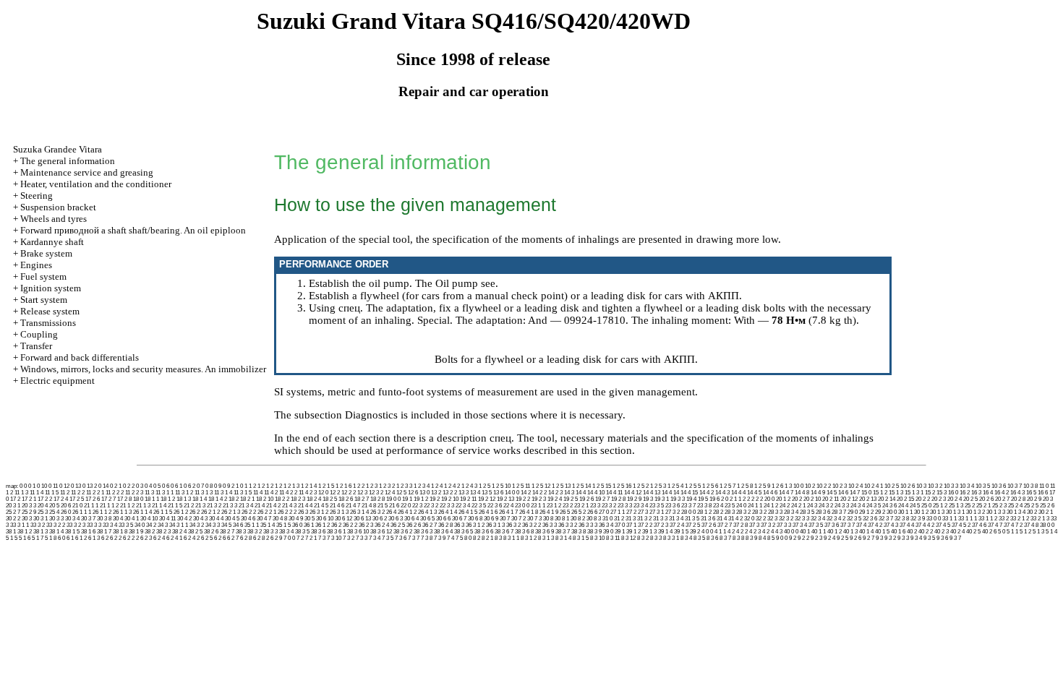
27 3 (643, 512)
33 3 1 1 (19, 525)
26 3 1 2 (318, 512)
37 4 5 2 (961, 525)
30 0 (892, 512)
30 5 (309, 518)
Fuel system (43, 276)
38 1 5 (72, 531)
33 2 (1004, 518)
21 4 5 (321, 505)
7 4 (450, 538)
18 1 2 (168, 499)
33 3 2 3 (76, 525)
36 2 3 (366, 525)
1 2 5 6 (710, 486)
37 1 (631, 525)
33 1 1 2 (987, 518)
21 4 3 (289, 505)
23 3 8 (704, 505)
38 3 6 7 (504, 531)
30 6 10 (324, 518)
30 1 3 (937, 512)
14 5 (832, 492)
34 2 (151, 525)
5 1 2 (1025, 531)
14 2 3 (555, 492)
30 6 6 (443, 518)
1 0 (239, 486)
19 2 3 (539, 499)
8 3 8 (738, 538)
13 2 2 (450, 492)
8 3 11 (613, 538)
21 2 (189, 505)
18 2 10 (264, 499)
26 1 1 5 (162, 512)
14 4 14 (670, 492)
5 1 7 (37, 538)
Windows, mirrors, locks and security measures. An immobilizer (143, 369)
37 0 (620, 525)
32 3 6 (870, 518)
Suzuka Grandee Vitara (57, 149)
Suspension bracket (58, 207)
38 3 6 (318, 531)
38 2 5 (195, 531)
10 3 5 (983, 486)
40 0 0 (791, 531)
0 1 (31, 486)
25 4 (54, 512)
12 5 (401, 492)
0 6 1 (176, 486)
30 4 (118, 518)
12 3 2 (376, 492)
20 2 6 (986, 499)
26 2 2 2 (287, 512)
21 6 (394, 505)
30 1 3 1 (955, 512)
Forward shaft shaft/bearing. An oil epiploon (133, 230)
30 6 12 (343, 518)
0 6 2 (189, 486)
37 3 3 (784, 525)
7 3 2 (348, 538)
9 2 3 (816, 538)
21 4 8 (369, 505)
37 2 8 (740, 525)
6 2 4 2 (192, 538)
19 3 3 (677, 499)
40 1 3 (850, 531)
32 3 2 (786, 518)
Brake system (46, 253)
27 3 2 (672, 512)
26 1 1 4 (142, 512)
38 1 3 (40, 531)
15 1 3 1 (914, 492)
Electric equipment (57, 380)
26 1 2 (181, 512)
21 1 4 (159, 505)
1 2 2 (358, 486)
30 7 (505, 518)
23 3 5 (656, 505)
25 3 (43, 512)
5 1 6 (24, 538)
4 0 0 (707, 531)
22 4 (508, 505)
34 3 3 (212, 525)
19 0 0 (393, 499)
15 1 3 (896, 492)
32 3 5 (854, 518)
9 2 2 (803, 538)
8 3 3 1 (671, 538)
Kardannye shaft (52, 241)
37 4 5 (943, 525)
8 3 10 (597, 538)
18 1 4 (199, 499)
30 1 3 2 (975, 512)
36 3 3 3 (588, 525)
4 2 (731, 531)
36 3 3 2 (567, 525)
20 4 (43, 505)
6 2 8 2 (261, 538)
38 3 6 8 (524, 531)
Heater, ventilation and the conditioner (95, 184)
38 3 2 (254, 531)
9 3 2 (890, 538)
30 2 (1032, 512)
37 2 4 (677, 525)
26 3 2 (377, 512)
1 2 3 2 (387, 486)
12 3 (362, 492)
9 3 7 (955, 538)
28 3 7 (839, 512)
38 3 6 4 (443, 531)
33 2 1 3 (1039, 518)
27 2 (631, 512)
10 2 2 (823, 486)
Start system (43, 299)
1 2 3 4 (422, 486)
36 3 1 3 (495, 525)
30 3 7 (88, 518)
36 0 (297, 525)
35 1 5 (283, 525)
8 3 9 (751, 538)
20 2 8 (1018, 499)
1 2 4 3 (469, 486)
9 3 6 (942, 538)
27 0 (604, 512)
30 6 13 (362, 518)
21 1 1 (91, 505)
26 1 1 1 (81, 512)
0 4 (148, 486)
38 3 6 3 (423, 531)
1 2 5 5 (693, 486)
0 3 (139, 486)
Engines (36, 264)
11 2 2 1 (95, 492)
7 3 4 (374, 538)
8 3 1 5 (581, 538)
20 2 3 (938, 499)
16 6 (1043, 492)
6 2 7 (233, 538)
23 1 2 (554, 505)
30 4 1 (131, 518)
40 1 (805, 531)
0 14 (103, 486)
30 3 (27, 518)
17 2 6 (92, 499)
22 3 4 (463, 505)
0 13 (76, 486)
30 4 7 (264, 518)
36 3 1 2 (475, 525)
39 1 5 (681, 531)
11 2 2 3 (134, 492)
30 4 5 (232, 518)
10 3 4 (967, 486)
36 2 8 (445, 525)
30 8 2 (578, 518)
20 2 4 (954, 499)
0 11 (53, 486)
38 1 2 (24, 531)
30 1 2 (921, 512)
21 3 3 (230, 505)
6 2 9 (276, 538)
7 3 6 (400, 538)
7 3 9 (439, 538)
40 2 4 (957, 531)
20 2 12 (849, 499)
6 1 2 (81, 538)
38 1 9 (136, 531)
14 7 (855, 492)
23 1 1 (538, 505)
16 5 (1031, 492)
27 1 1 (617, 512)
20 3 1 (13, 505)
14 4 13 (651, 492)
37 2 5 (693, 525)
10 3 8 (1030, 486)
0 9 (217, 486)
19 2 (435, 499)
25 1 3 (956, 505)
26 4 (391, 512)
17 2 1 (29, 499)
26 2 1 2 (210, 512)
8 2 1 (487, 538)
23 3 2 (609, 505)
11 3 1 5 (243, 492)
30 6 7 (459, 518)
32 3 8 (902, 518)
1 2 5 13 (561, 486)
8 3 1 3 (546, 538)
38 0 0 (1047, 525)
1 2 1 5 (326, 486)
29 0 (853, 512)
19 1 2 (421, 499)
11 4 (257, 492)
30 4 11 (167, 518)
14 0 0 (512, 492)
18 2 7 (361, 499)
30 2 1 (1045, 512)
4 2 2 (742, 531)
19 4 (691, 499)
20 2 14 (886, 499)
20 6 (66, 505)
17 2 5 (76, 499)
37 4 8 (1031, 525)
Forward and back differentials (79, 357)
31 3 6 (708, 518)
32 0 (749, 518)
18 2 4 (314, 499)
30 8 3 (593, 518)
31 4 (722, 518)
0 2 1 (115, 486)
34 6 (238, 525)
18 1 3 (183, 499)
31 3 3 (660, 518)
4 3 (778, 531)
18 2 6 (345, 499)
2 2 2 (757, 499)
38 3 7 (562, 531)
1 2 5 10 (501, 486)
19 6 (714, 499)
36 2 (336, 525)
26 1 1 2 (102, 512)
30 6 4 (411, 518)
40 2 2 (925, 531)
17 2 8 (124, 499)
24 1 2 (771, 505)
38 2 (150, 531)
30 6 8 (475, 518)
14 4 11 (614, 492)
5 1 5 (11, 538)
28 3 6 (823, 512)
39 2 (695, 531)
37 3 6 (831, 525)
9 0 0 (781, 538)
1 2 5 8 (745, 486)
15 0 (866, 492)
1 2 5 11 (521, 486)
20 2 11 (830, 499)
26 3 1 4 (359, 512)
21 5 (382, 505)
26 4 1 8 (528, 512)
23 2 (568, 505)
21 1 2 (127, 505)
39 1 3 (649, 531)
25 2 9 (29, 512)
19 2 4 (554, 499)
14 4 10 (596, 492)
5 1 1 (1012, 531)
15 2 (930, 492)
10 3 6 (998, 486)
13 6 (498, 492)
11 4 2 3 (308, 492)
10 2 (810, 486)
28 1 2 (704, 512)
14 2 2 (539, 492)
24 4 (903, 505)
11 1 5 (52, 492)
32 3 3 (802, 518)
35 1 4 (267, 525)
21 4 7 (353, 505)
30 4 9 (296, 518)
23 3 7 (688, 505)
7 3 (321, 538)
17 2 (15, 499)
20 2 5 (970, 499)
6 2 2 (115, 538)
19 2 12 (486, 499)
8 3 (498, 538)
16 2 (965, 492)
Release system (50, 311)
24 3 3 (841, 505)
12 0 (323, 492)
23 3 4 (640, 505)
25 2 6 (1047, 505)
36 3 (459, 525)
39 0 (608, 531)
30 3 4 (72, 518)
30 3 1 (40, 518)
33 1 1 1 (967, 518)
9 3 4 (916, 538)
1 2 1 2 (274, 486)
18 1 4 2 (217, 499)
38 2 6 (211, 531)
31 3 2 (644, 518)
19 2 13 (505, 499)
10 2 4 (855, 486)
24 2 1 (798, 505)
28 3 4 (791, 512)
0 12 (64, 486)
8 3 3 (656, 538)
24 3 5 (873, 505)
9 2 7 (868, 538)
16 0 (953, 492)
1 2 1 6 (343, 486)
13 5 (487, 492)
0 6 (165, 486)
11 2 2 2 (115, 492)
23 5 (730, 505)
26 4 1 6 (488, 512)
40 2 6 (989, 531)
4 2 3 (755, 531)
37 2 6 (708, 525)
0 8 (209, 486)
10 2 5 (891, 486)
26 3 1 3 (339, 512)
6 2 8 (246, 538)
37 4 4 (907, 525)
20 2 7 (1002, 499)
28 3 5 (807, 512)
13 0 (424, 492)
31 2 (619, 518)
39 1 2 (633, 531)
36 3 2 (513, 525)
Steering (36, 195)
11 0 (1044, 486)
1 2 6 (777, 486)
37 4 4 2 (924, 525)
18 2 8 (377, 499)
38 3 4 (286, 531)
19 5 (703, 499)
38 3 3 (270, 531)
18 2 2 (282, 499)
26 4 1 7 (508, 512)
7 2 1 (311, 538)
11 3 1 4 (223, 492)
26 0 (66, 512)
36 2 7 (429, 525)
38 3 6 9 (544, 531)
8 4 (762, 538)
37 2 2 (645, 525)
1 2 (261, 486)
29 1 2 (866, 512)
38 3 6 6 (483, 531)
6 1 (70, 538)
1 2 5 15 (601, 486)
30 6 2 (379, 518)
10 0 (798, 486)
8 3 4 (686, 538)
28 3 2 (743, 512)
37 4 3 (891, 525)
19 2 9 (634, 499)
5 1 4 (1051, 531)
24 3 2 (826, 505)
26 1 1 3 (122, 512)
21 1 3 (143, 505)
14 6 (843, 492)
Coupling (39, 334)
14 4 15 (689, 492)
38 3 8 (578, 531)
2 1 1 (735, 499)
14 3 (569, 492)
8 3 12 (628, 538)
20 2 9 (1034, 499)
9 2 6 (855, 538)
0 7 (200, 486)
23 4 (718, 505)
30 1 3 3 (995, 512)
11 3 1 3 (204, 492)
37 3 (754, 525)
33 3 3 (94, 525)
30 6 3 (395, 518)
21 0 (77, 505)
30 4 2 (184, 518)
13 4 (475, 492)
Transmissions (48, 322)
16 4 (988, 492)
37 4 (861, 525)
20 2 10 (812, 499)
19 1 (407, 499)
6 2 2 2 (131, 538)
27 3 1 (656, 512)
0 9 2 (228, 486)
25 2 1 (983, 505)
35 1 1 (251, 525)
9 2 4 (829, 538)
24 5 (915, 505)
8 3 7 (725, 538)
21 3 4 (246, 505)
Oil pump (456, 283)
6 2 (104, 538)
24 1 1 (755, 505)
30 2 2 (13, 518)
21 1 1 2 (109, 505)
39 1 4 (665, 531)
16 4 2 (1001, 492)
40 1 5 (882, 531)
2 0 (724, 499)
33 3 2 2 (55, 525)
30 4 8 (280, 518)
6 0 (61, 538)
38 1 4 (56, 531)
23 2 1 (581, 505)
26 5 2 (578, 512)
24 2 (785, 505)
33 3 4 (110, 525)
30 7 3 (534, 518)
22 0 (406, 505)
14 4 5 (754, 492)
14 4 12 (632, 492)
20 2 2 (922, 499)
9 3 (879, 538)
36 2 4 (382, 525)
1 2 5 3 (658, 486)
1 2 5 (484, 486)
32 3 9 (917, 518)
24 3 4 (857, 505)
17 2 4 (61, 499)
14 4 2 (706, 492)
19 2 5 (570, 499)
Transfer (36, 345)
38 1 (11, 531)
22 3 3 (447, 505)
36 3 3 (549, 525)
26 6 (592, 512)
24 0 (741, 505)
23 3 (595, 505)
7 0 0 (289, 538)
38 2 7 (227, 531)
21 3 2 (214, 505)
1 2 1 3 (291, 486)
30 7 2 (518, 518)
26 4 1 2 (407, 512)
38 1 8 (120, 531)
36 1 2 (322, 525)
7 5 (459, 538)
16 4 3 (1017, 492)
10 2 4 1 (873, 486)
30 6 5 (427, 518)
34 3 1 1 (178, 525)
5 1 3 (1038, 531)
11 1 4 (36, 492)
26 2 (194, 512)
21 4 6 (337, 505)
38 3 (241, 531)
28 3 (730, 512)
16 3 (976, 492)
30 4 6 (248, 518)
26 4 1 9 (548, 512)
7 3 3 (361, 538)
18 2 (234, 499)
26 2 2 (249, 512)
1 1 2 (250, 486)
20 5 (54, 505)
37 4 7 (995, 525)
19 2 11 (468, 499)
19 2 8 (618, 499)
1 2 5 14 (581, 486)
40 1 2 (834, 531)
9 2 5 (842, 538)
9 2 (792, 538)
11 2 (64, 492)
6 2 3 (146, 538)
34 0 (140, 525)
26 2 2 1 (266, 512)
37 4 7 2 (1013, 525)
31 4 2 (735, 518)
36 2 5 (397, 525)
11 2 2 (78, 492)
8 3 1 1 (511, 538)
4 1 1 (720, 531)
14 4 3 (722, 492)
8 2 (476, 538)
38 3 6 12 (381, 531)
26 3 (303, 512)
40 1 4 (866, 531)
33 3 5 (126, 525)
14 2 (526, 492)
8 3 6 (712, 538)
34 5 (226, 525)
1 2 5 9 (762, 486)
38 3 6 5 (463, 531)
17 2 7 (108, 499)
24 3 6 (889, 505)
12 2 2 (348, 492)
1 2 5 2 (641, 486)
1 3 (788, 486)
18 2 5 (330, 499)
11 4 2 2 (288, 492)
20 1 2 (783, 499)
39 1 (620, 531)
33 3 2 (37, 525)
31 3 (631, 518)
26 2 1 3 (230, 512)
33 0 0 (933, 518)
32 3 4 (818, 518)
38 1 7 (104, 531)
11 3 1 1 (164, 492)
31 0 (607, 518)
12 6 (413, 492)
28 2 (718, 512)
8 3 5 (699, 538)
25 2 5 (1031, 505)
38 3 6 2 (402, 531)
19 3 (648, 499)
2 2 (746, 499)
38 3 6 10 (358, 531)
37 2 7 (724, 525)
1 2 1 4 (309, 486)
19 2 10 (449, 499)
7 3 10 (334, 538)
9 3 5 (929, 538)
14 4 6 (770, 492)
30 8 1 (562, 518)
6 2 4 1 (174, 538)
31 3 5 (692, 518)
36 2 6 (413, 525)
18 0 (138, 499)
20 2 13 (867, 499)
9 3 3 (903, 538)
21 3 (200, 505)
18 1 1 (152, 499)
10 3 (921, 486)
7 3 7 (413, 538)
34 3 (163, 525)
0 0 (23, 486)
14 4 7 (786, 492)
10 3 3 (951, 486)
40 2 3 (941, 531)
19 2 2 (523, 499)
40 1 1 (818, 531)
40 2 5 (973, 531)
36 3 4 (606, 525)
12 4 (390, 492)
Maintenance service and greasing (86, 172)
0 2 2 (129, 486)
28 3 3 (775, 512)
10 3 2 (935, 486)
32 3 (772, 518)
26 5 (565, 512)
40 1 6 (898, 531)
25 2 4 (1015, 505)
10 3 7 (1014, 486)
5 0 (1001, 531)
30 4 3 (200, 518)
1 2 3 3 (404, 486)
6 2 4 (159, 538)
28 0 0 (688, 512)
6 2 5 (207, 538)
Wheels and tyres (53, 218)
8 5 (770, 538)
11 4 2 (271, 492)
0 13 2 (89, 486)
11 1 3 (21, 492)
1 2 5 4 (675, 486)
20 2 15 (905, 499)
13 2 (436, 492)
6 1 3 (94, 538)
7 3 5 (387, 538)
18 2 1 (247, 499)
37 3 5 (815, 525)
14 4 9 (818, 492)
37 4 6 (979, 525)
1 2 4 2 (452, 486)
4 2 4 (768, 531)
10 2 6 (907, 486)
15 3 (941, 492)
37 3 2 (768, 525)
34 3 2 (196, 525)
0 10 (42, 486)
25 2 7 (13, 512)
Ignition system (50, 288)
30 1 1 (905, 512)
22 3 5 (478, 505)
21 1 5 (175, 505)
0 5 (157, 486)
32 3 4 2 (836, 518)
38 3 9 (594, 531)
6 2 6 (220, 538)
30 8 (548, 518)
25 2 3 (999, 505)
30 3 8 (104, 518)
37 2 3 (661, 525)
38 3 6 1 (336, 531)
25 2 (970, 505)
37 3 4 (800, 525)
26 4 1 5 (467, 512)
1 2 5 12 (541, 486)
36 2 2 (350, 525)
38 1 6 (88, 531)
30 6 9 (491, 518)
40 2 (912, 531)
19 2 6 (586, 499)
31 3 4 (676, 518)
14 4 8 (802, 492)
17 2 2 (45, 499)
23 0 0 (522, 505)
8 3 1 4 (563, 538)
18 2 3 (298, 499)
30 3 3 (56, 518)
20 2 (797, 499)
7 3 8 (426, 538)
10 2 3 (839, 486)
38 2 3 (163, 531)
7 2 (300, 538)
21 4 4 (305, 505)
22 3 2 (431, 505)
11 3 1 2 (184, 492)
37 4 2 (875, 525)
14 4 (581, 492)
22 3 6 (494, 505)
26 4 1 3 (427, 512)
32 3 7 (886, 518)
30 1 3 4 (1016, 512)
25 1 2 (940, 505)
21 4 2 (273, 505)
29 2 (880, 512)
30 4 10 (149, 518)
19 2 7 (602, 499)
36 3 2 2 (531, 525)
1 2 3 (371, 486)
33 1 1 (949, 518)
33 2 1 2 (1019, 518)
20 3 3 (29, 505)
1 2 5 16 (621, 486)
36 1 (309, 525)
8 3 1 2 (529, 538)
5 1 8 (50, 538)
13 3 (463, 492)
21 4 (260, 505)
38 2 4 (179, 531)
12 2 (335, 492)
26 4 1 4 (447, 512)
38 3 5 (302, 531)
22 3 (417, 505)
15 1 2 (880, 492)
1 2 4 (437, 486)
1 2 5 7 (727, 486)
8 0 (467, 538)
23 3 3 (625, 505)
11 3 (149, 492)
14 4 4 (738, 492)
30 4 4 (216, 518)
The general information (67, 160)
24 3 (812, 505)
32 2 (761, 518)
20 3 (1048, 499)
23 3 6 (672, 505)
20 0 (769, 499)
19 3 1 (661, 499)
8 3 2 (643, 538)
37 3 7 (847, 525)
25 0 (926, 505)
